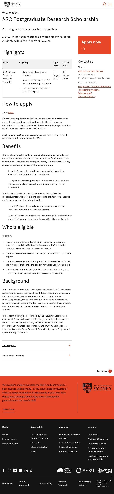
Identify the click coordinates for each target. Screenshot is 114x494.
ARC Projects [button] (9, 345)
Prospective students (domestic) (94, 86)
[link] (14, 434)
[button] (104, 4)
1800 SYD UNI (84, 71)
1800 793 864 (97, 71)
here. (11, 112)
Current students (86, 96)
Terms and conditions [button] (13, 355)
